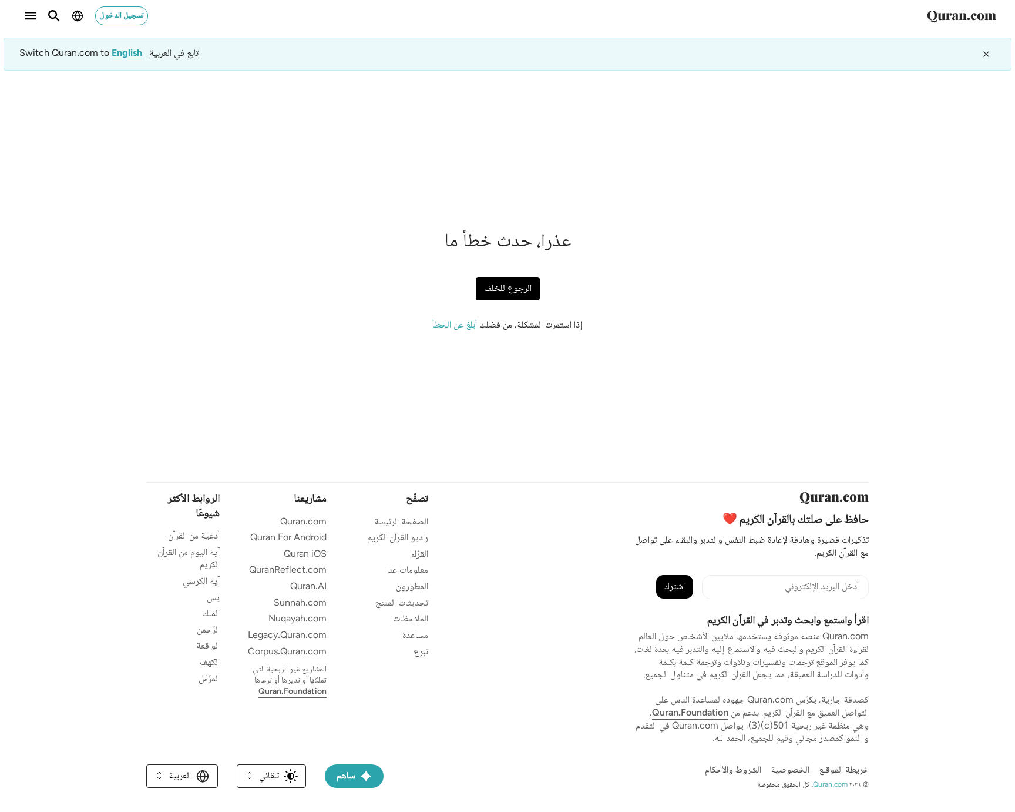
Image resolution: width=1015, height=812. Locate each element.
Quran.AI (308, 587)
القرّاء (419, 555)
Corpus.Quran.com (287, 652)
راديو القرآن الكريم (397, 538)
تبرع (421, 652)
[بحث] (54, 16)
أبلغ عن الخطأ (454, 325)
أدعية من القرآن (194, 536)
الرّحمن (208, 631)
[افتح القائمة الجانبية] (30, 16)
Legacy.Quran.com (287, 636)
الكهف (210, 663)
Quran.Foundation (690, 713)
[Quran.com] (961, 16)
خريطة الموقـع (844, 770)
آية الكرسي (201, 582)
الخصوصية (790, 770)
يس (213, 598)
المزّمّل (209, 679)
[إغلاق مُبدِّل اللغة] (986, 54)
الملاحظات (410, 619)
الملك (211, 614)
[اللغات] (77, 16)
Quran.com (303, 522)
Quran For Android (288, 538)
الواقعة (208, 646)
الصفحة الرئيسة (401, 522)
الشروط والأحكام (733, 770)
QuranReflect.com (288, 571)
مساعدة (415, 636)
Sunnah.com (300, 603)
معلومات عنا (407, 571)
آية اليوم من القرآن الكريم (188, 559)
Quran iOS (305, 555)
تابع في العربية (174, 53)
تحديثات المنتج (401, 603)
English (127, 54)
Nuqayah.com (297, 619)
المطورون (412, 587)
